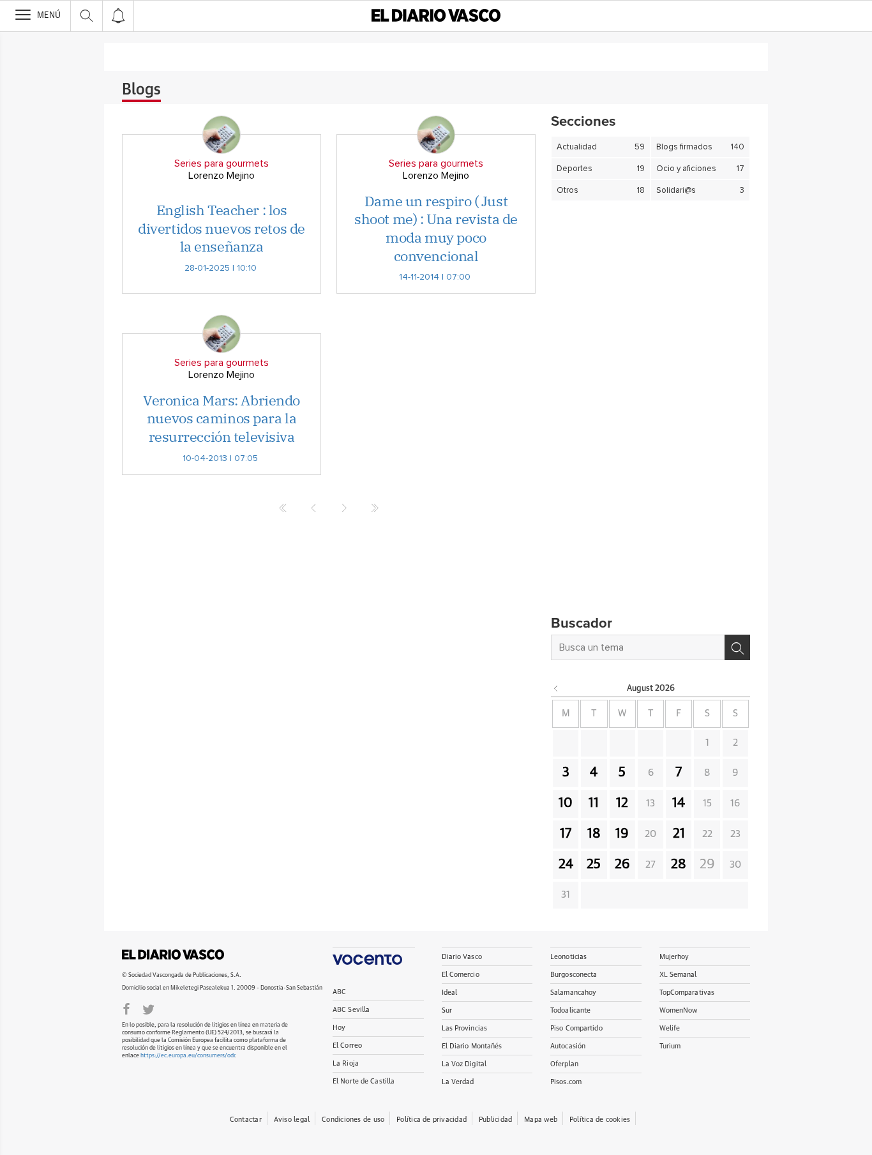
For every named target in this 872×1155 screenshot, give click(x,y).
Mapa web (540, 1119)
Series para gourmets (221, 163)
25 (594, 864)
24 (566, 864)
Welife (669, 1028)
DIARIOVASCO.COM (173, 954)
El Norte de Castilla (364, 1081)
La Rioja (346, 1063)
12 (622, 803)
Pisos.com (566, 1081)
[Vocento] (374, 956)
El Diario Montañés (472, 1046)
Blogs (141, 90)
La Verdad (458, 1081)
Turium (670, 1046)
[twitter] (148, 1008)
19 (622, 833)
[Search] (737, 647)
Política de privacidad (431, 1119)
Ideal (450, 992)
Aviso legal (292, 1119)
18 (594, 833)
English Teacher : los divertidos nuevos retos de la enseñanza (221, 227)
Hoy (339, 1027)
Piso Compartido (576, 1028)
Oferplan (564, 1064)
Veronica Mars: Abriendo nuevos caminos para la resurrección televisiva (221, 418)
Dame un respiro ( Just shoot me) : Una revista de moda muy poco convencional (436, 228)
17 (565, 833)
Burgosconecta (573, 974)
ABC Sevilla (351, 1009)
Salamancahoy (573, 992)
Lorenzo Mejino (221, 175)
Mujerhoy (674, 956)
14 (678, 803)
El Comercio (460, 974)
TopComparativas (687, 992)
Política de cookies (599, 1119)
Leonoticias (568, 956)
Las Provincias (465, 1028)
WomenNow (678, 1010)
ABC (339, 991)
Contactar (246, 1119)
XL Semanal (678, 974)
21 (679, 833)
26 (622, 864)
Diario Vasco (462, 956)
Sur (447, 1010)
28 (678, 864)
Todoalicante (570, 1010)
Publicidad (495, 1119)
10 (566, 803)
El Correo (347, 1045)
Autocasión (567, 1046)
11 (594, 803)
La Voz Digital (464, 1064)
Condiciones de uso (353, 1119)
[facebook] (126, 1008)
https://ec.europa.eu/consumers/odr (187, 1056)
